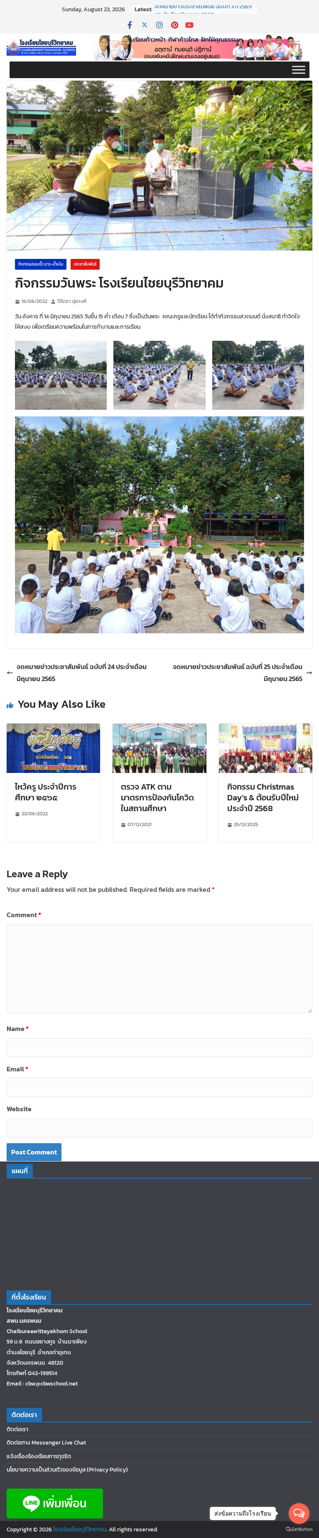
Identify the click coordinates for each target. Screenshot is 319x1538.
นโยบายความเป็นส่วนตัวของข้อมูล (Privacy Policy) (67, 1469)
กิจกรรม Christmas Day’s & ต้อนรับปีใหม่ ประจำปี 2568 (263, 797)
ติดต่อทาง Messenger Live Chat (46, 1442)
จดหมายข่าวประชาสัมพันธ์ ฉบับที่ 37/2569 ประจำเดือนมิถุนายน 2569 (203, 13)
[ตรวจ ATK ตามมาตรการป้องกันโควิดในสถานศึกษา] (159, 729)
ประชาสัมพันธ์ (85, 264)
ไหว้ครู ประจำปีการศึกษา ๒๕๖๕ (45, 792)
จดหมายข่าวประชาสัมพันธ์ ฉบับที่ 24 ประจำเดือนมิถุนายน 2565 (82, 673)
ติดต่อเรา (17, 1429)
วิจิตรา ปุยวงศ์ (71, 301)
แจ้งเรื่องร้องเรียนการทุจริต (39, 1456)
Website (19, 1109)
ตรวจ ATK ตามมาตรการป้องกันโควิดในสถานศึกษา (157, 797)
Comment (24, 915)
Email (17, 1069)
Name (18, 1029)
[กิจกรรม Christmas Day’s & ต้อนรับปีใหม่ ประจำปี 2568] (265, 729)
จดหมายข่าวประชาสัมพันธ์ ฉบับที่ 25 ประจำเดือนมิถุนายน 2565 (237, 673)
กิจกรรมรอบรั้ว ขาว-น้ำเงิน (40, 264)
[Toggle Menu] (298, 69)
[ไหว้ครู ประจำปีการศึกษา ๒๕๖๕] (53, 729)
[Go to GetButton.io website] (299, 1529)
